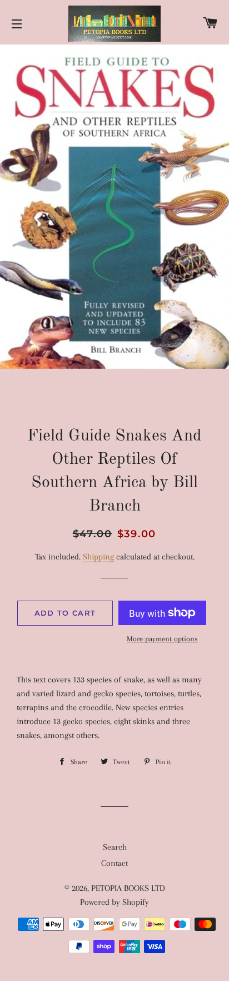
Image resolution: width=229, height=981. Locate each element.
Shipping (98, 557)
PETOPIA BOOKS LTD (128, 888)
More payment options (162, 639)
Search (115, 847)
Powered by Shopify (114, 902)
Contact (114, 863)
